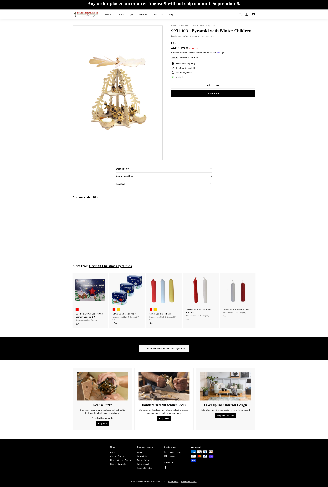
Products (109, 14)
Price (173, 43)
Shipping (174, 57)
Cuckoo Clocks (117, 456)
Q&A (131, 14)
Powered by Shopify (188, 481)
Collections (184, 25)
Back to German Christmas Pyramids (166, 348)
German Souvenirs (118, 464)
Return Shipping (144, 464)
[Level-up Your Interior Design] (225, 386)
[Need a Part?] (102, 386)
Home (173, 25)
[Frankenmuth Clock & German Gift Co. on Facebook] (165, 467)
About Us (143, 14)
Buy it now (213, 93)
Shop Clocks (164, 418)
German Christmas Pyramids (203, 25)
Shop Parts (102, 423)
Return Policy (143, 460)
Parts (121, 14)
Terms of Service (144, 468)
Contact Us (158, 14)
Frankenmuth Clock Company (185, 36)
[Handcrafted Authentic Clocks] (164, 386)
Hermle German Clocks (120, 460)
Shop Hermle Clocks (225, 415)
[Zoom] (117, 93)
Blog (171, 14)
